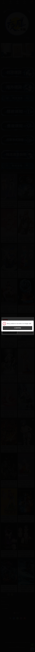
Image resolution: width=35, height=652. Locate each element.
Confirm (17, 328)
